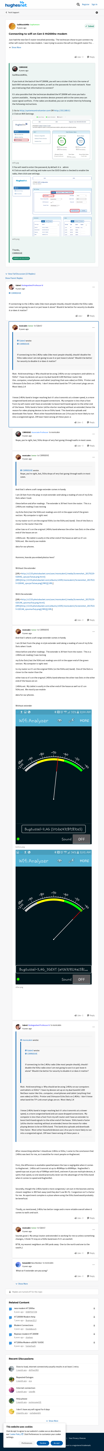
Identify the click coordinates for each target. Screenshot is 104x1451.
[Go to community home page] (16, 4)
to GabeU (38, 325)
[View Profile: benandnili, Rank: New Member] (18, 1264)
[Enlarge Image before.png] (54, 777)
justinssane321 (35, 1402)
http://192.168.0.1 (62, 110)
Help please (21, 1398)
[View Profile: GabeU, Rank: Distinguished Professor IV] (11, 287)
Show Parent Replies (14, 278)
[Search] (78, 4)
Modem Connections (23, 1325)
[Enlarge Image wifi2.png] (52, 205)
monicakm (23, 326)
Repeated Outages (24, 1377)
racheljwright (35, 1413)
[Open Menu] (97, 12)
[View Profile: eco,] (11, 1379)
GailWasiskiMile (23, 24)
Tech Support (13, 12)
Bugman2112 (31, 1320)
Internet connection (25, 1388)
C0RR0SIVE (23, 67)
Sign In (94, 4)
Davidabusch (31, 1329)
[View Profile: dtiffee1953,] (11, 1368)
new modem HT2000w (24, 1308)
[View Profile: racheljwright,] (11, 1411)
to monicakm (54, 432)
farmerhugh (31, 1346)
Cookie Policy (15, 1434)
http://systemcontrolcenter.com (35, 110)
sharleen (29, 1337)
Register (85, 4)
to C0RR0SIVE (43, 455)
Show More (16, 47)
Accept (57, 1443)
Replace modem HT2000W (26, 1334)
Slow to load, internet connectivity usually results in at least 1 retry (47, 1366)
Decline (43, 1443)
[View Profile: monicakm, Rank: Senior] (15, 327)
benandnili (26, 1263)
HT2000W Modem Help (24, 1316)
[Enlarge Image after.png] (54, 917)
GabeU (18, 285)
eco (30, 1381)
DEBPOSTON (31, 1312)
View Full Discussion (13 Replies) (21, 274)
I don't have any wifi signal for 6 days (33, 1409)
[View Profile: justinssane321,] (11, 1401)
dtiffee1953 (34, 1370)
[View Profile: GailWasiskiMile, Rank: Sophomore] (12, 26)
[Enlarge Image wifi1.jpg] (52, 137)
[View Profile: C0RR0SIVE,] (15, 69)
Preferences (27, 1443)
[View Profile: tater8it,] (11, 1390)
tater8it (32, 1391)
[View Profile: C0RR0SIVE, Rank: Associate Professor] (18, 434)
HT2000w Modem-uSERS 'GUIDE (29, 1342)
